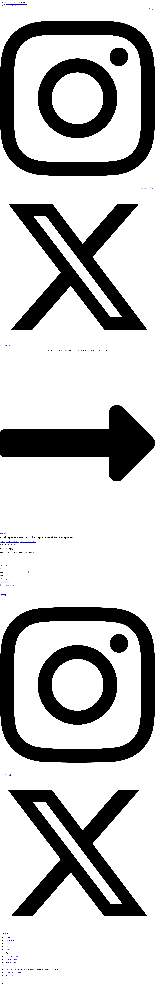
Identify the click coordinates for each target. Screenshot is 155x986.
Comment (3, 565)
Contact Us (102, 350)
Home (50, 350)
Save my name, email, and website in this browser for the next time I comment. (24, 579)
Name (2, 569)
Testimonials (82, 350)
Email (2, 572)
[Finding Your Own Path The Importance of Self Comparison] (18, 542)
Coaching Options (63, 350)
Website (2, 575)
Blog (92, 350)
